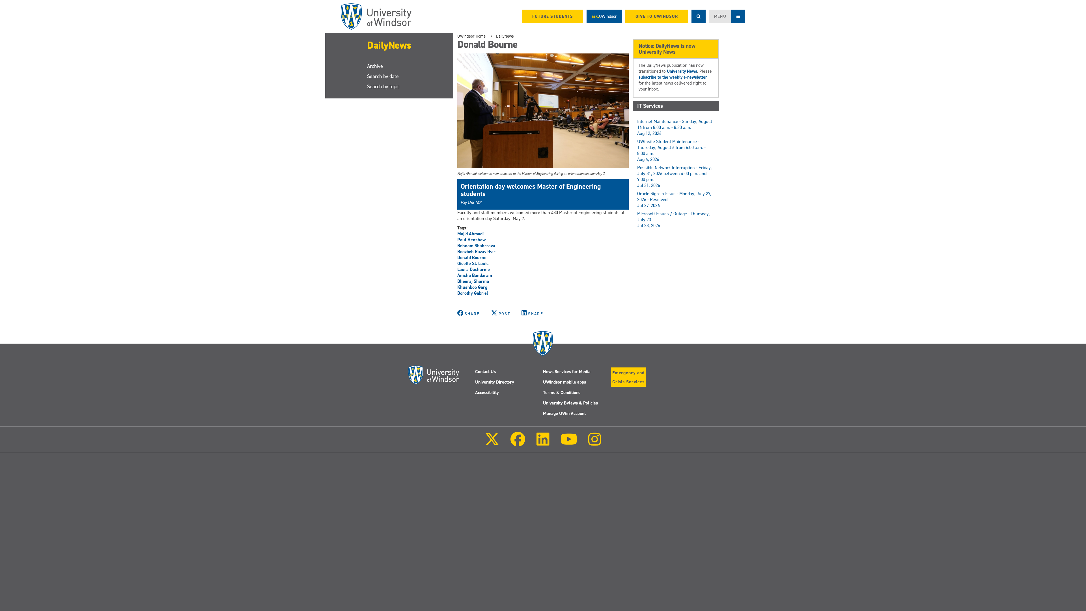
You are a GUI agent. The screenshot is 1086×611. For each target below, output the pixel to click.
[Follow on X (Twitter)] (492, 443)
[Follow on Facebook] (517, 443)
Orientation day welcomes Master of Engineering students (531, 190)
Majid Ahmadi (470, 234)
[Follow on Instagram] (594, 443)
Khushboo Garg (472, 287)
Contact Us (485, 372)
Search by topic (383, 86)
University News (682, 71)
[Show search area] (698, 16)
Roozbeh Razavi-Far (476, 252)
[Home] (376, 16)
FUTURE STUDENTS (552, 16)
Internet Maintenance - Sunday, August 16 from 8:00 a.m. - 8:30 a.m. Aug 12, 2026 (674, 127)
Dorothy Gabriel (472, 293)
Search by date (383, 76)
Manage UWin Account (564, 413)
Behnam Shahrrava (476, 246)
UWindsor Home (471, 36)
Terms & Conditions (561, 392)
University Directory (494, 382)
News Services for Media (567, 372)
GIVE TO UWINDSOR (656, 16)
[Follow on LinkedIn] (542, 443)
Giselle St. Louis (473, 263)
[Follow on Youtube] (568, 443)
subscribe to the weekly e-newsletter (673, 77)
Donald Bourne (471, 258)
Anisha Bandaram (474, 275)
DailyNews (389, 45)
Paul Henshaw (471, 240)
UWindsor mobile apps (564, 382)
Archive (375, 66)
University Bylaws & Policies (570, 403)
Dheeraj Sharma (473, 281)
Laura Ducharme (473, 269)
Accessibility (487, 392)
